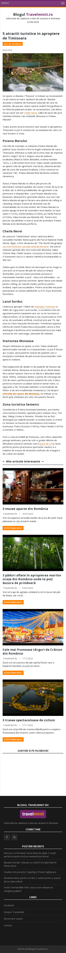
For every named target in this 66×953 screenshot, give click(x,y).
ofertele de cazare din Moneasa (21, 393)
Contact (8, 925)
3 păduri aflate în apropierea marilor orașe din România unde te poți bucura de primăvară (32, 579)
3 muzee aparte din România (25, 509)
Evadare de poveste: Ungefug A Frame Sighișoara (30, 871)
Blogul (33, 14)
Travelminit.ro (10, 513)
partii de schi (46, 443)
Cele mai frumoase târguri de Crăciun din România (32, 651)
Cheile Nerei (30, 112)
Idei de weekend (12, 43)
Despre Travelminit (14, 912)
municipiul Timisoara (44, 306)
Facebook (9, 905)
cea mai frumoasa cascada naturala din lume (26, 246)
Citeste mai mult (13, 528)
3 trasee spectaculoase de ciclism (29, 720)
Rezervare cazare (13, 918)
